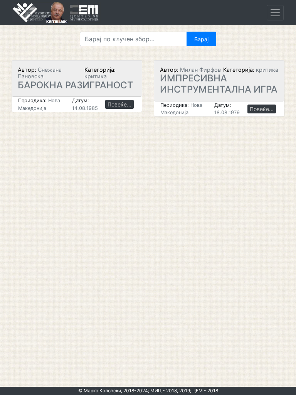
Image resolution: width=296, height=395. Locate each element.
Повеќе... (119, 104)
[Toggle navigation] (275, 12)
